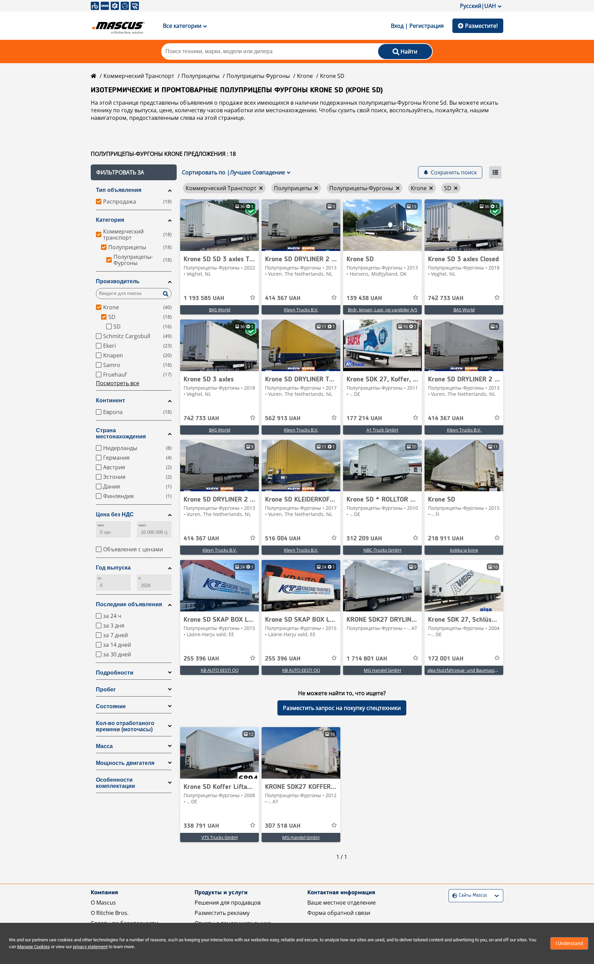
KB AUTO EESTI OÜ (220, 670)
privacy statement (90, 946)
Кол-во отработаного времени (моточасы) (125, 726)
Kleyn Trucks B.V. (301, 310)
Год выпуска (113, 568)
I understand (569, 943)
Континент (110, 400)
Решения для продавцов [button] (228, 902)
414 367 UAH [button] (282, 298)
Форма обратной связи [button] (338, 913)
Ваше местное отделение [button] (341, 902)
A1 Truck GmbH (382, 430)
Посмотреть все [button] (117, 383)
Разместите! (481, 26)
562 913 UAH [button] (282, 418)
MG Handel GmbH (382, 670)
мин (101, 525)
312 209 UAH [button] (364, 539)
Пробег (106, 689)
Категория (110, 220)
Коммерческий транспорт (138, 76)
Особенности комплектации (115, 783)
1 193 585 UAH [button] (204, 298)
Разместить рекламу (222, 913)
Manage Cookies (33, 946)
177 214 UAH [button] (364, 418)
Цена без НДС (115, 514)
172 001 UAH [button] (445, 659)
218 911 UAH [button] (445, 539)
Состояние (111, 706)
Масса (104, 746)
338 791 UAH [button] (201, 826)
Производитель (118, 281)
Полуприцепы (200, 76)
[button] (134, 172)
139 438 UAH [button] (364, 298)
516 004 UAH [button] (282, 539)
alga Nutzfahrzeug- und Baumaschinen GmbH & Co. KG (483, 670)
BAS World (219, 310)
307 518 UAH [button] (282, 826)
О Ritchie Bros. (110, 913)
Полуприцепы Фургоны (258, 76)
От (100, 578)
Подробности (114, 673)
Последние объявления (129, 604)
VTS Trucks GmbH (219, 837)
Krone (305, 76)
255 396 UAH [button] (201, 659)
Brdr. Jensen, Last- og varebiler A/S (382, 310)
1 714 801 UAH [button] (366, 659)
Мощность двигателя (125, 763)
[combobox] (453, 895)
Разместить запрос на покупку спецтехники (342, 708)
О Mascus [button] (103, 902)
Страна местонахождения (121, 433)
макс (142, 525)
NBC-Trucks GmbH (382, 550)
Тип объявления (118, 190)
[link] (219, 225)
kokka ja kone (464, 550)
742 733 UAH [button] (445, 298)
